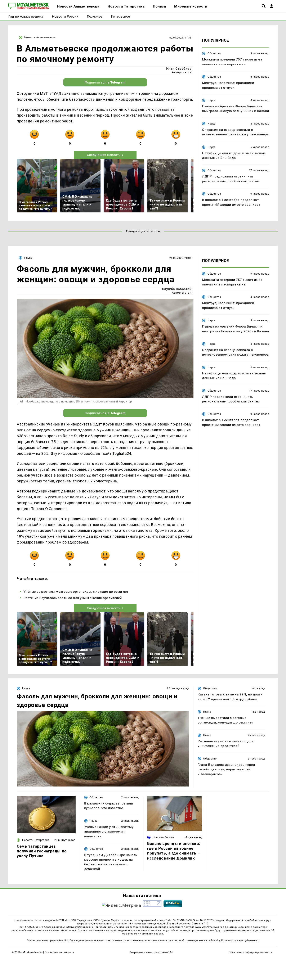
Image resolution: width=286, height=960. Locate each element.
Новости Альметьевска (40, 37)
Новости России (163, 837)
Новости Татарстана (35, 840)
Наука (211, 100)
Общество (214, 53)
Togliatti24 (121, 453)
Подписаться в (105, 82)
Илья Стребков (178, 69)
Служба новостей (176, 289)
